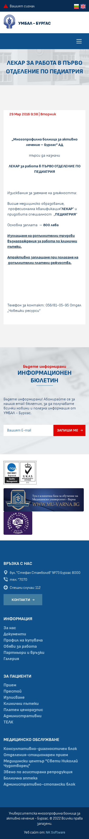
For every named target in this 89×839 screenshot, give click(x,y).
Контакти (21, 600)
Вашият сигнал (22, 6)
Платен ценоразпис (23, 710)
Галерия (11, 659)
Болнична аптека (20, 778)
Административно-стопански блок (39, 784)
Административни (23, 716)
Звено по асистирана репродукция (38, 772)
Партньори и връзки (24, 653)
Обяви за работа (20, 646)
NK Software (55, 832)
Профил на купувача (23, 640)
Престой (13, 691)
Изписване (14, 697)
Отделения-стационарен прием (36, 755)
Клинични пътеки (21, 704)
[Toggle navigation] (79, 41)
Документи (15, 634)
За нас (10, 628)
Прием (10, 685)
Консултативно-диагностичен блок (40, 749)
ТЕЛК (8, 722)
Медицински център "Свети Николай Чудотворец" (41, 763)
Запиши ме (67, 430)
